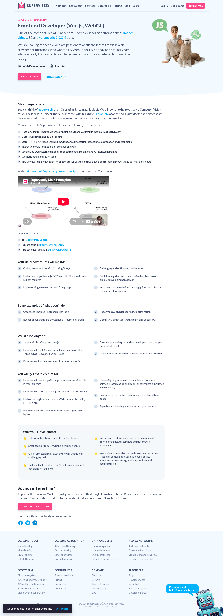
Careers (96, 579)
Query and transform (140, 550)
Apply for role (29, 76)
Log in (164, 5)
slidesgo (113, 606)
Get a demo (177, 5)
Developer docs (137, 579)
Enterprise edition (64, 575)
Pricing (117, 5)
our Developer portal (59, 249)
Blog (127, 5)
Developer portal (138, 592)
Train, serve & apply (139, 546)
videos (22, 37)
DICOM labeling (26, 559)
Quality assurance (101, 554)
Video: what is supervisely (31, 592)
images (128, 33)
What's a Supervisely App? (31, 579)
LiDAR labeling (25, 554)
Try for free (195, 5)
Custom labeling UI (64, 550)
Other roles (54, 77)
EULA (94, 592)
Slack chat (134, 584)
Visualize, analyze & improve (143, 554)
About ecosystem (27, 575)
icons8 (96, 606)
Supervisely (45, 109)
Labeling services (63, 554)
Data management (101, 546)
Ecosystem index (137, 588)
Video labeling (25, 550)
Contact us (60, 588)
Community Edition (37, 239)
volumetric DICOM (52, 37)
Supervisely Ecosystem (51, 244)
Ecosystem (101, 114)
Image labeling (25, 546)
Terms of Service (100, 584)
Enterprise (104, 5)
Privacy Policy (99, 588)
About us (96, 575)
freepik (104, 606)
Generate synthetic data (141, 559)
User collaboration (101, 550)
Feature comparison (28, 588)
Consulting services (65, 559)
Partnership (61, 584)
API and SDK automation (31, 584)
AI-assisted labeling (65, 546)
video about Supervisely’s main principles (53, 171)
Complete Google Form (35, 506)
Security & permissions (104, 559)
